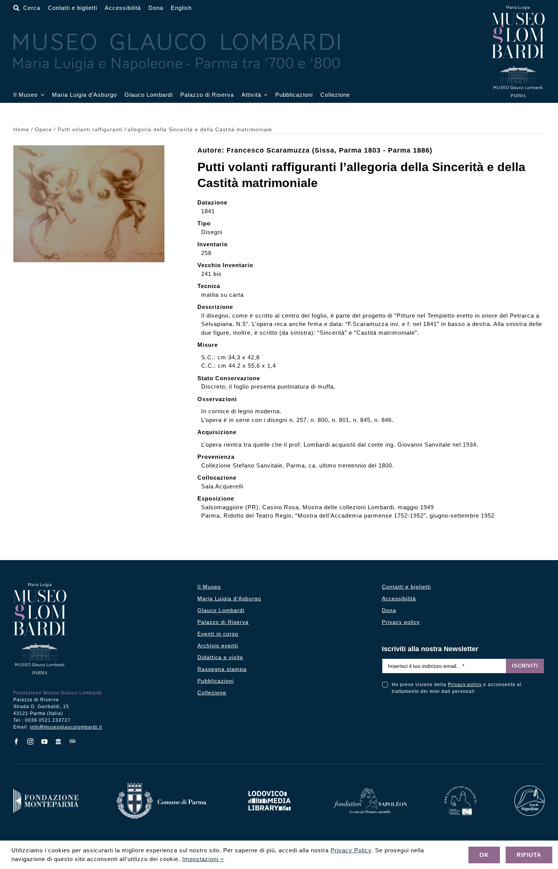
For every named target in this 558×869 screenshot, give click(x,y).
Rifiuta (529, 855)
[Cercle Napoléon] (529, 788)
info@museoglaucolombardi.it (66, 727)
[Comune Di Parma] (161, 785)
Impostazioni (201, 859)
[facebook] (16, 741)
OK (484, 855)
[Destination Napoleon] (460, 789)
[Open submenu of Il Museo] (41, 95)
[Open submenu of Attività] (264, 95)
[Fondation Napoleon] (370, 791)
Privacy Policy (351, 850)
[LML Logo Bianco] (269, 789)
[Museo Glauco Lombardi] (518, 8)
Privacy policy (465, 684)
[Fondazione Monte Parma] (46, 792)
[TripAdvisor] (72, 741)
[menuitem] (181, 8)
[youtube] (44, 741)
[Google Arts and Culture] (58, 741)
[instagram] (30, 741)
